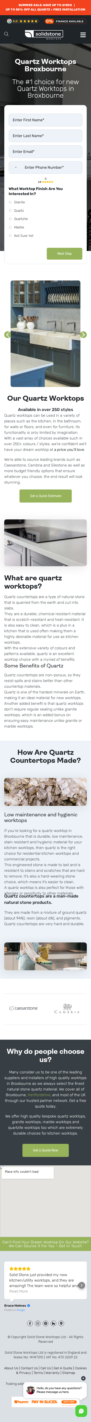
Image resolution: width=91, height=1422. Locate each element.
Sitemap (68, 1373)
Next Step (64, 254)
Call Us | (47, 1368)
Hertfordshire (39, 1095)
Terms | (40, 1373)
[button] (83, 35)
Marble (19, 227)
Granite (19, 202)
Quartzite (21, 219)
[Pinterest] (45, 1323)
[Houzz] (53, 1323)
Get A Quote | (64, 1368)
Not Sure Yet (23, 236)
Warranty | (54, 1373)
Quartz (19, 211)
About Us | (12, 1368)
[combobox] (13, 167)
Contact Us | (30, 1368)
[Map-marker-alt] (61, 1323)
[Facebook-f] (30, 1323)
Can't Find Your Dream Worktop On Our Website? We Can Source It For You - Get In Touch (45, 1244)
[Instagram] (38, 1323)
